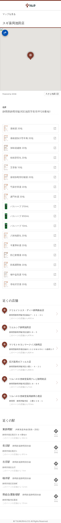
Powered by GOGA (9, 94)
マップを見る (9, 14)
